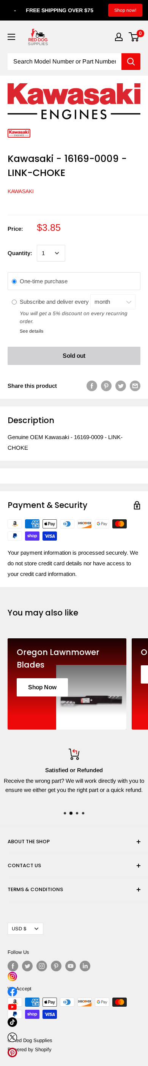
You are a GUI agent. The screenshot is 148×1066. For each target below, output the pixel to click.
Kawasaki (21, 191)
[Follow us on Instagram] (41, 966)
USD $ (19, 928)
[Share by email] (135, 385)
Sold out (74, 355)
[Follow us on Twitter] (27, 966)
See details (31, 331)
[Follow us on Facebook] (13, 966)
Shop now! (125, 10)
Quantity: (20, 253)
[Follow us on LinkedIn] (85, 966)
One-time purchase (44, 281)
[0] (134, 36)
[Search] (130, 61)
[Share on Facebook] (92, 385)
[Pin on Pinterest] (106, 385)
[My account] (119, 37)
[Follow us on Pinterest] (56, 966)
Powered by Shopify (30, 1049)
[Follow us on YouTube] (70, 966)
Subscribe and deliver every (55, 301)
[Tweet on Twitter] (120, 385)
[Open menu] (11, 37)
